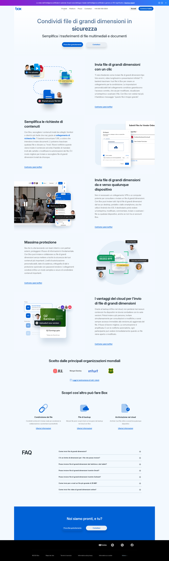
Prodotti (64, 9)
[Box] (18, 9)
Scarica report (129, 3)
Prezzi (80, 9)
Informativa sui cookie (105, 555)
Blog (112, 545)
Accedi (133, 9)
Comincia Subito (146, 9)
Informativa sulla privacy (85, 555)
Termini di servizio (66, 555)
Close (166, 3)
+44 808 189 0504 (101, 9)
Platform (72, 9)
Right (162, 3)
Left (159, 3)
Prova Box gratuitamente (72, 45)
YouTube (103, 545)
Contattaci (88, 9)
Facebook (132, 545)
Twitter (122, 545)
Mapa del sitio (50, 555)
